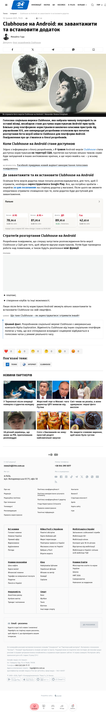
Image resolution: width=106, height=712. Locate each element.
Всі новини (13, 529)
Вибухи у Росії (46, 550)
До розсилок (89, 625)
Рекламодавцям (10, 511)
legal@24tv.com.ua (37, 668)
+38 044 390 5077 (63, 466)
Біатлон (43, 606)
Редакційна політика (12, 498)
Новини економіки (17, 562)
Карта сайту (75, 506)
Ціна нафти (13, 565)
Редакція (7, 494)
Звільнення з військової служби (86, 532)
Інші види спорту (47, 609)
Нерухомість (14, 592)
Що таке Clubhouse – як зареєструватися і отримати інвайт (44, 315)
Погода (11, 550)
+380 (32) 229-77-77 (22, 665)
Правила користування (13, 515)
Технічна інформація (45, 512)
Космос (62, 5)
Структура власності (79, 498)
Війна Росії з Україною (51, 529)
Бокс (42, 595)
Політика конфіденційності (48, 489)
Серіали (43, 580)
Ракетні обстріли (47, 532)
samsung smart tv (58, 679)
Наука (47, 5)
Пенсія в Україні (15, 583)
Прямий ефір (13, 539)
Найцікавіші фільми (48, 565)
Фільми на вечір (47, 572)
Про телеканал (10, 502)
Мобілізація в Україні (83, 529)
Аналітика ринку (15, 595)
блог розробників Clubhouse (27, 42)
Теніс (42, 602)
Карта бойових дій (48, 536)
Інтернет (13, 13)
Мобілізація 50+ (79, 536)
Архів (73, 502)
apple (28, 679)
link (56, 476)
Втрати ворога (46, 553)
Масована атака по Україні (51, 546)
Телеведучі (8, 506)
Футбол (43, 598)
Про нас (7, 489)
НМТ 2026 (77, 575)
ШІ (54, 5)
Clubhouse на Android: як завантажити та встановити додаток (44, 13)
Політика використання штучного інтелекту (50, 494)
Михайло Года (17, 37)
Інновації (36, 5)
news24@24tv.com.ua (14, 466)
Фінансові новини (16, 572)
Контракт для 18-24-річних (84, 543)
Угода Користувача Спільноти (49, 504)
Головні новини (15, 532)
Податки (11, 580)
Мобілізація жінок (80, 539)
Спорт (43, 592)
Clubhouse (90, 149)
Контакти (74, 489)
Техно (5, 13)
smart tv (43, 679)
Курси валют (13, 569)
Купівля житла (14, 598)
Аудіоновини (13, 546)
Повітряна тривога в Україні (52, 543)
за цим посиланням (24, 187)
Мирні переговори (48, 539)
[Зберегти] (93, 50)
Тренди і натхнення (16, 602)
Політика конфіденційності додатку (51, 500)
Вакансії (74, 494)
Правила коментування (46, 508)
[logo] (20, 4)
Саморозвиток (79, 579)
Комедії (43, 576)
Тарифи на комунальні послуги (21, 576)
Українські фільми (48, 569)
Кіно (42, 562)
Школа (75, 572)
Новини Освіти (80, 562)
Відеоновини (13, 543)
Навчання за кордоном (82, 582)
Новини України (15, 536)
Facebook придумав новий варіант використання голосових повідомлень (45, 167)
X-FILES (71, 5)
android (14, 679)
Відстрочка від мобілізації (84, 546)
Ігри (72, 511)
